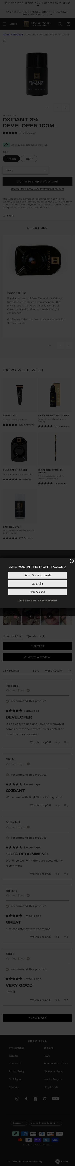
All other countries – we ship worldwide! (37, 600)
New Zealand (37, 592)
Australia (37, 583)
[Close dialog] (71, 561)
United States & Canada (37, 575)
